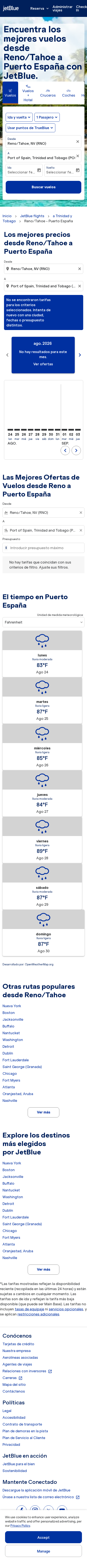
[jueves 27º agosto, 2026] (30, 430)
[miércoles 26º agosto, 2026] (24, 430)
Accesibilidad (14, 1417)
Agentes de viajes (17, 1364)
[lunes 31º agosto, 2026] (57, 430)
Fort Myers (11, 1080)
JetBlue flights (32, 216)
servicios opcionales (66, 1309)
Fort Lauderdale (16, 1060)
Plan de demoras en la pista (25, 1431)
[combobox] (44, 268)
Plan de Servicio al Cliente (24, 1438)
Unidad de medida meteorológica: (60, 615)
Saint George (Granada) (22, 1067)
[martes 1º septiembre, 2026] (64, 430)
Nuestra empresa (17, 1351)
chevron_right (79, 355)
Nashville (10, 1100)
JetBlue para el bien (19, 1464)
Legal (7, 1411)
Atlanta (9, 1087)
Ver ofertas (43, 364)
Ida (9, 167)
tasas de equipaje (29, 1309)
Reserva (40, 8)
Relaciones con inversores (27, 1371)
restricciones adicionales (38, 1314)
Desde (12, 139)
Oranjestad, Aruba (18, 1094)
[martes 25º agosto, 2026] (17, 430)
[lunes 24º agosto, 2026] (10, 430)
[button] (47, 117)
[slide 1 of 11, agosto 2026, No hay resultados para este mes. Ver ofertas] (43, 355)
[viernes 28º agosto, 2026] (37, 430)
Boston (9, 1013)
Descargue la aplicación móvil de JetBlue (36, 1490)
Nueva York (12, 1006)
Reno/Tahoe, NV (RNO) (27, 143)
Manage (43, 1551)
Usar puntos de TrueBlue (28, 128)
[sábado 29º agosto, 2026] (44, 430)
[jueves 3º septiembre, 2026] (78, 430)
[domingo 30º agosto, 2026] (51, 430)
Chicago (10, 1073)
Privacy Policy (20, 1526)
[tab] (10, 93)
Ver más (43, 1112)
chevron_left (7, 355)
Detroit (8, 1046)
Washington (13, 1040)
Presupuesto (11, 539)
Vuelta (50, 167)
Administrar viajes (63, 8)
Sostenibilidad (15, 1471)
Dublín (8, 1053)
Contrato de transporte (22, 1424)
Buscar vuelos (44, 187)
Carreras (13, 1378)
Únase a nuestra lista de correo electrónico (41, 1497)
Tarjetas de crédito (18, 1344)
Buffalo (8, 1026)
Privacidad (11, 1444)
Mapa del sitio (14, 1384)
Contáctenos (14, 1391)
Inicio (7, 216)
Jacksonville (13, 1019)
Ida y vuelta (17, 117)
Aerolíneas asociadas (20, 1357)
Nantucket (11, 1033)
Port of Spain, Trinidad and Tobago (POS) (41, 158)
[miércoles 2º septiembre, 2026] (71, 430)
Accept (43, 1537)
